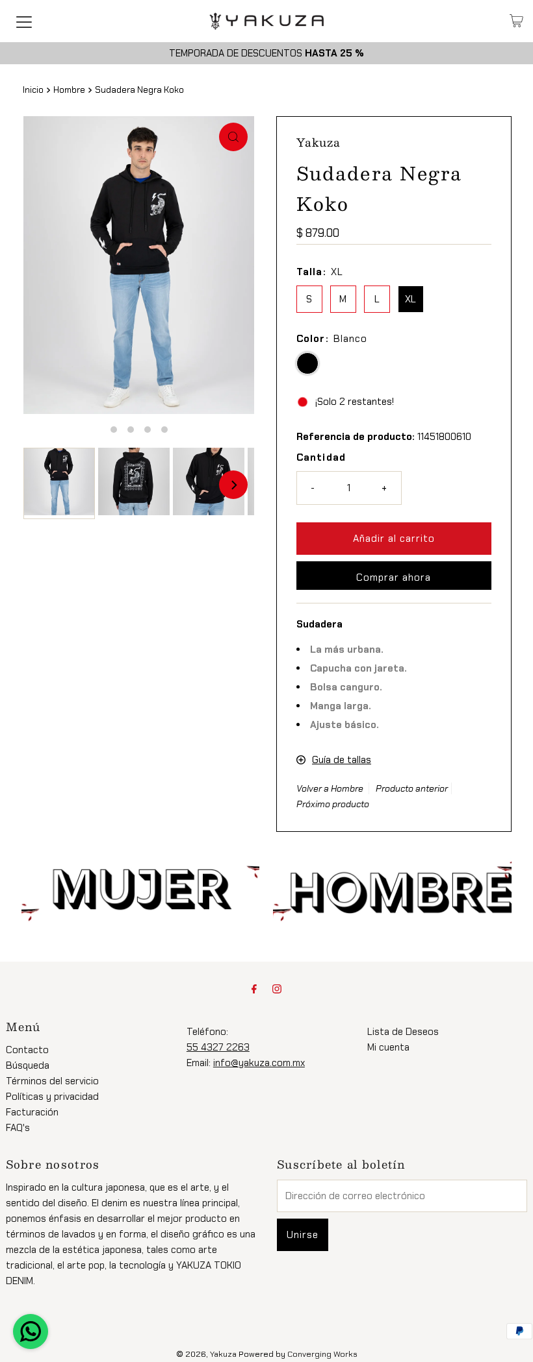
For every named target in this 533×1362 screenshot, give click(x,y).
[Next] (233, 484)
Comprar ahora (393, 577)
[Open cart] (516, 20)
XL (410, 299)
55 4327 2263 (218, 1047)
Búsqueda (27, 1065)
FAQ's (18, 1127)
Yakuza (223, 1354)
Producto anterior (412, 788)
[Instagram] (276, 989)
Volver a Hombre (329, 788)
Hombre (69, 89)
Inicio (33, 89)
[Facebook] (254, 989)
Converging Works (322, 1354)
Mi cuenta (388, 1047)
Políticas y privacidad (52, 1096)
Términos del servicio (52, 1081)
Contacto (27, 1049)
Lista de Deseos (403, 1031)
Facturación (32, 1112)
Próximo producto (332, 804)
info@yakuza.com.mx (259, 1062)
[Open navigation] (24, 21)
